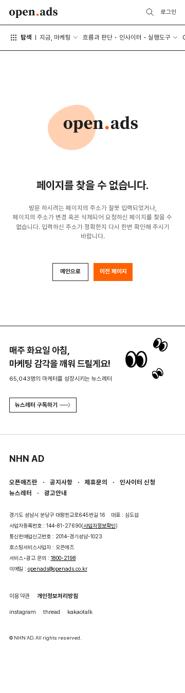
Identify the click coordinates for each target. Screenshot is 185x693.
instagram (22, 611)
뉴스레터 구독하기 (36, 404)
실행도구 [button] (159, 37)
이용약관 (19, 596)
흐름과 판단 (98, 37)
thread (51, 611)
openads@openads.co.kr (57, 569)
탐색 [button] (26, 37)
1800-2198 (63, 558)
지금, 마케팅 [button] (55, 37)
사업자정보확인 (99, 525)
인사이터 (130, 37)
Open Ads (33, 12)
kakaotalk (79, 611)
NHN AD (26, 458)
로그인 (168, 11)
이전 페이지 (113, 271)
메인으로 (70, 271)
